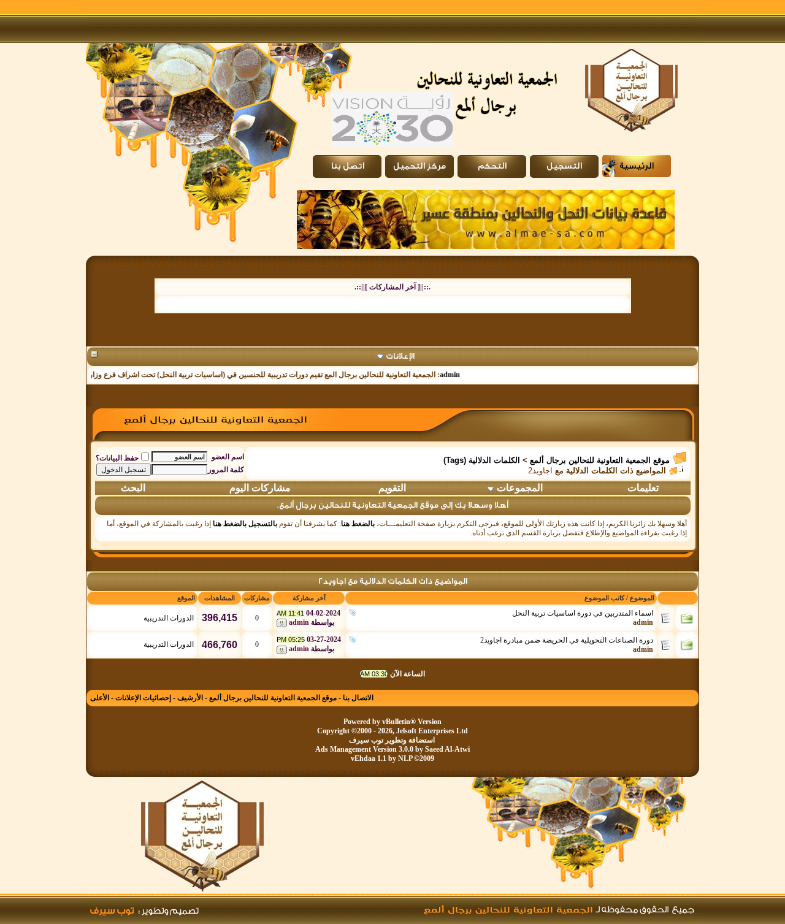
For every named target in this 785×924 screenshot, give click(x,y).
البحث (133, 488)
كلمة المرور (226, 469)
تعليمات (643, 488)
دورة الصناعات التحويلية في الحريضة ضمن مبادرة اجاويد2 (566, 640)
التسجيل (564, 166)
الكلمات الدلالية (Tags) (481, 460)
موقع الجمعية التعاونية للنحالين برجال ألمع (600, 460)
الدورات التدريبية (169, 618)
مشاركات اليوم (260, 488)
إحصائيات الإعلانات (143, 697)
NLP (405, 758)
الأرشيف (190, 697)
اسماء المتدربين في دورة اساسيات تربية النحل (582, 613)
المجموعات (520, 488)
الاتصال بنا (358, 697)
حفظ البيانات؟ (117, 458)
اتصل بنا (347, 166)
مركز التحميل (419, 166)
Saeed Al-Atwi (447, 749)
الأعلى (99, 697)
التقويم (392, 488)
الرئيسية (636, 166)
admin (462, 374)
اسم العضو (228, 456)
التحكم (492, 166)
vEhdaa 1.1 (368, 758)
